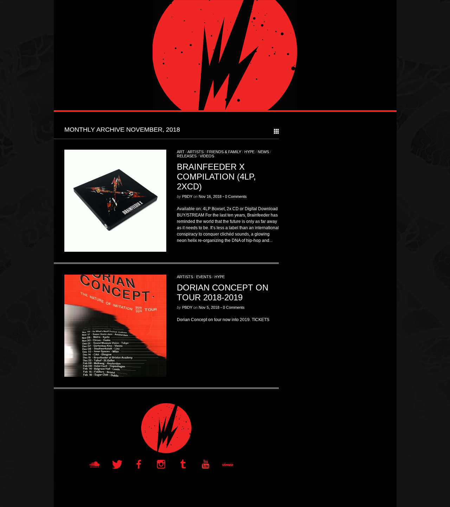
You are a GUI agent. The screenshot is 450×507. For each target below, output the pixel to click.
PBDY (187, 196)
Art (181, 152)
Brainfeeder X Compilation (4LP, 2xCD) (216, 176)
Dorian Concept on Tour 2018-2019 (222, 292)
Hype (249, 152)
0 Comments (236, 196)
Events (203, 277)
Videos (207, 156)
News (263, 152)
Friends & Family (224, 152)
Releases (187, 156)
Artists (195, 152)
